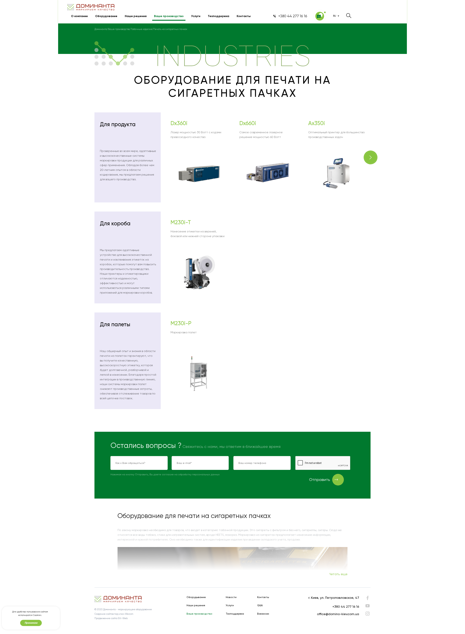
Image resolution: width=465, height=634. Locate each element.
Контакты (244, 16)
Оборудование (106, 16)
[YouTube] (368, 606)
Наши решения (136, 16)
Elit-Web (123, 618)
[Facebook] (368, 599)
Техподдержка (218, 16)
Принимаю (31, 622)
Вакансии (263, 613)
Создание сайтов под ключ (109, 614)
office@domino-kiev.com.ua (338, 614)
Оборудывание (196, 597)
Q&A (260, 605)
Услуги (195, 16)
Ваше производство (169, 16)
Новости (231, 597)
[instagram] (368, 613)
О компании (79, 16)
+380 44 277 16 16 (345, 606)
